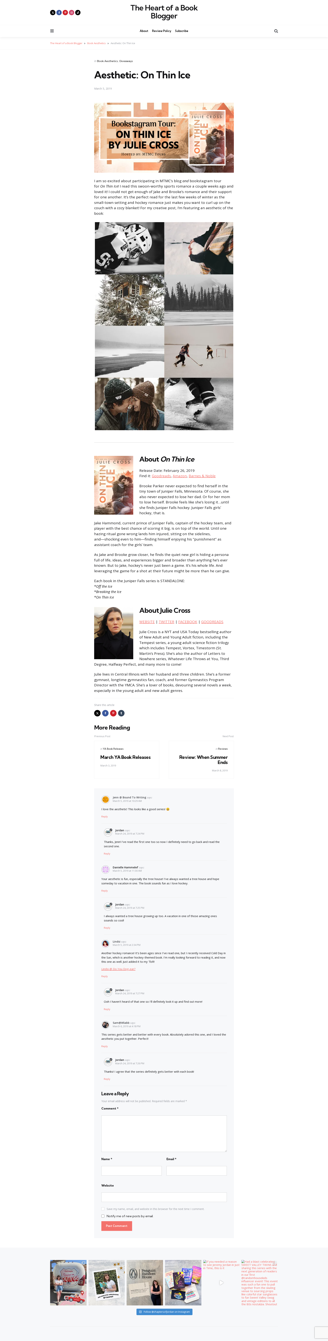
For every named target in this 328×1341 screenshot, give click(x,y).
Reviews (223, 748)
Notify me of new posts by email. (130, 1216)
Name (106, 1159)
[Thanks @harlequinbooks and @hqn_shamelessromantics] (68, 1283)
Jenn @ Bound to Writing (129, 797)
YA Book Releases (113, 748)
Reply (104, 816)
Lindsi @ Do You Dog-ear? (118, 969)
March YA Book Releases (125, 757)
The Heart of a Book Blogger (164, 12)
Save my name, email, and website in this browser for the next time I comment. (155, 1209)
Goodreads (161, 475)
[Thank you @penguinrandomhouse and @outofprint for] (183, 1283)
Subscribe (181, 31)
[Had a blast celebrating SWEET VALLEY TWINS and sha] (259, 1283)
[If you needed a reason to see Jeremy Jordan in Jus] (221, 1283)
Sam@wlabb (121, 1023)
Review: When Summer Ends (203, 759)
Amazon (180, 475)
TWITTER (166, 621)
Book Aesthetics (107, 61)
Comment (109, 1108)
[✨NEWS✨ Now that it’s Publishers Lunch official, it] (145, 1283)
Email (171, 1159)
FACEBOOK (187, 621)
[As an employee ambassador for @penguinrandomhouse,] (106, 1283)
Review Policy (161, 31)
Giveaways (126, 61)
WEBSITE (147, 621)
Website (107, 1185)
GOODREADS (212, 621)
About (144, 31)
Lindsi (116, 941)
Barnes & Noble (202, 475)
